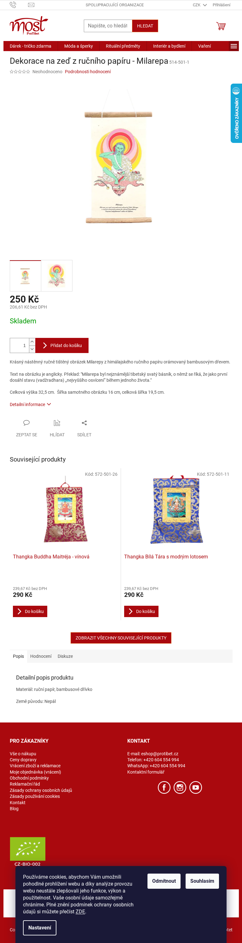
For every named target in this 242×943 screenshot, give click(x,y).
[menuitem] (30, 46)
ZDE (80, 912)
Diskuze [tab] (65, 656)
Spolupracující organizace (115, 5)
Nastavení (39, 928)
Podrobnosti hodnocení (88, 71)
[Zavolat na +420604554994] (19, 4)
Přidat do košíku (66, 345)
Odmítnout (164, 881)
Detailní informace (27, 404)
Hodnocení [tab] (40, 656)
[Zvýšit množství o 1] (32, 341)
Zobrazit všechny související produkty (121, 637)
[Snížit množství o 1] (32, 349)
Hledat (145, 25)
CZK (197, 5)
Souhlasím (202, 881)
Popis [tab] (18, 656)
